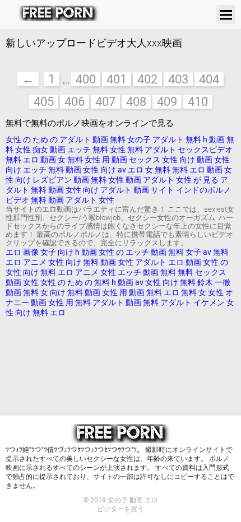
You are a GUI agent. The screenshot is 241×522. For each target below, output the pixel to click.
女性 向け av (105, 169)
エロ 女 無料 (149, 169)
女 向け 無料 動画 (70, 292)
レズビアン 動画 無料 (70, 179)
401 (116, 79)
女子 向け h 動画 (68, 252)
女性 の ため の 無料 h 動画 (86, 282)
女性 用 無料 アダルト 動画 (95, 302)
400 (86, 79)
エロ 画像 (23, 252)
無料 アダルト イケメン (184, 302)
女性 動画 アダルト (142, 179)
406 (74, 102)
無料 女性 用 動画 (98, 159)
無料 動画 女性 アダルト (124, 262)
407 (105, 102)
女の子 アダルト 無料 (165, 139)
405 (44, 102)
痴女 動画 (50, 149)
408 (136, 102)
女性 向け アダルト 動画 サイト (120, 189)
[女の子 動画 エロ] (59, 15)
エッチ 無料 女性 (97, 149)
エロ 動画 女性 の (198, 262)
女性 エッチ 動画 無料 (138, 272)
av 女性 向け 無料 (166, 282)
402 (147, 79)
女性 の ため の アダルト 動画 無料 (66, 139)
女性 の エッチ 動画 (132, 252)
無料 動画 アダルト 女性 (72, 199)
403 (178, 79)
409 (167, 102)
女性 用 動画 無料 (133, 292)
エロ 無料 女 (186, 292)
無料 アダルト (152, 149)
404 (209, 79)
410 (198, 102)
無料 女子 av (189, 252)
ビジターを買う (120, 509)
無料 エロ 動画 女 (36, 159)
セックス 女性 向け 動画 (171, 159)
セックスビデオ (205, 149)
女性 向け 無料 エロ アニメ (52, 272)
